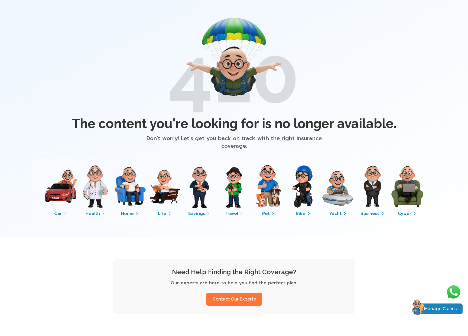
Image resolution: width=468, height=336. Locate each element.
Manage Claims (440, 308)
